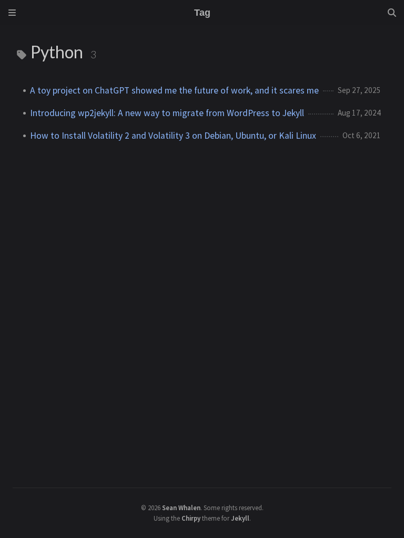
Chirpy (190, 518)
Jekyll (240, 518)
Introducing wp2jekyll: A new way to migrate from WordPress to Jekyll (167, 113)
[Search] (392, 13)
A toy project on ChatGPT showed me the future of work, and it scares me (174, 90)
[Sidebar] (12, 13)
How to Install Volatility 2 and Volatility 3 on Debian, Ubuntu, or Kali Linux (173, 135)
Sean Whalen (181, 507)
